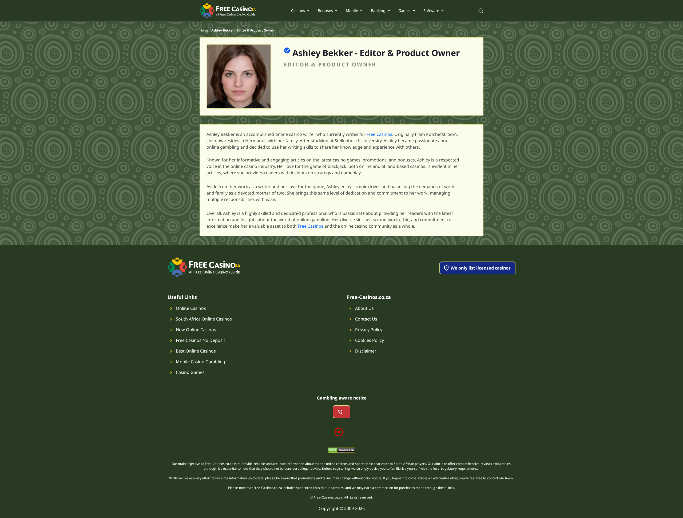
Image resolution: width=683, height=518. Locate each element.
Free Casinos (379, 134)
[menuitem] (300, 10)
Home (204, 30)
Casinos (298, 10)
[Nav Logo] (228, 10)
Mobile (352, 10)
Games (404, 10)
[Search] (480, 10)
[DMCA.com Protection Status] (341, 451)
